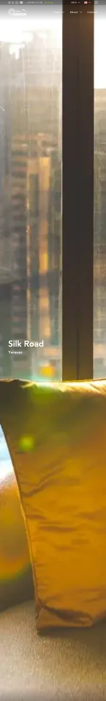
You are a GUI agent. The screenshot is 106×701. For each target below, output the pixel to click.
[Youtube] (16, 2)
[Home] (18, 12)
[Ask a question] (96, 2)
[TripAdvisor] (21, 2)
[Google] (13, 3)
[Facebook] (9, 2)
